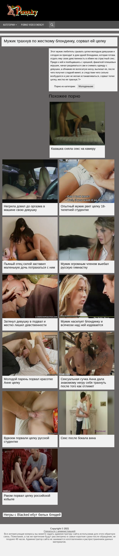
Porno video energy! (32, 24)
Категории (9, 24)
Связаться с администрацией (59, 531)
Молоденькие (86, 86)
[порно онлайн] (22, 15)
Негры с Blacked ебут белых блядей (32, 515)
